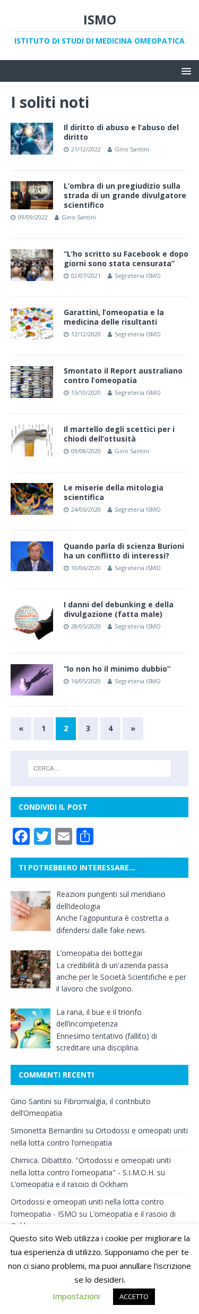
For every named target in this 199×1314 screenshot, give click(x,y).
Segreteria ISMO (138, 275)
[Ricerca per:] (100, 768)
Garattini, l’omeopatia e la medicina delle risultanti (114, 317)
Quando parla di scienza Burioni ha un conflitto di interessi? (124, 551)
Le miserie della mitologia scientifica (113, 492)
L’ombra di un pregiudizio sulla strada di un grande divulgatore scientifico (125, 195)
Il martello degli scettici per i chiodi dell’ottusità (119, 434)
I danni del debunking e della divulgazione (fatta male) (119, 609)
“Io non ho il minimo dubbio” (117, 669)
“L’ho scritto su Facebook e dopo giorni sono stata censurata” (126, 258)
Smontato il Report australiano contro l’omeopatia (123, 375)
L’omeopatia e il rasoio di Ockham (69, 1184)
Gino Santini (132, 149)
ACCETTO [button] (134, 1296)
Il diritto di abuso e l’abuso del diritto (121, 132)
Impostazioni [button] (76, 1296)
